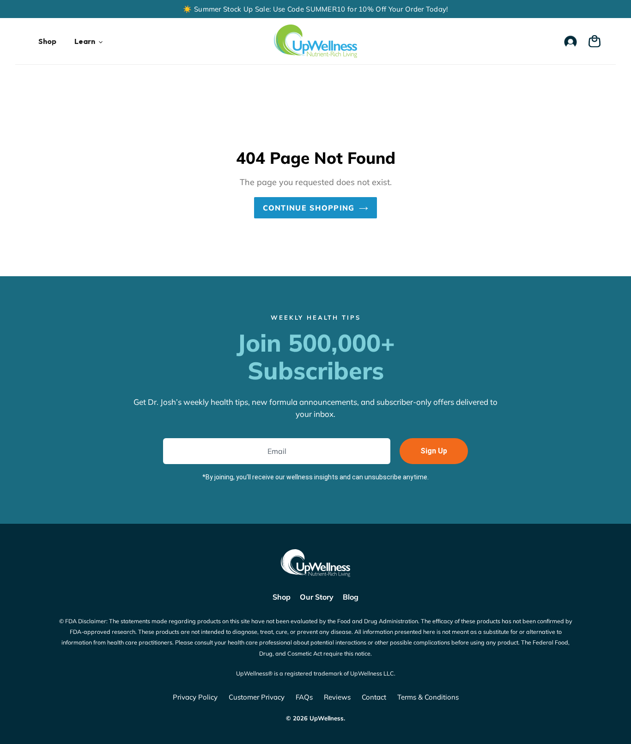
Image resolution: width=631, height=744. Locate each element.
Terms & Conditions (428, 697)
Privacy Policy (195, 697)
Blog (350, 596)
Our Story (317, 596)
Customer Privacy (257, 697)
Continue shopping (309, 207)
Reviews (337, 697)
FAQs (304, 697)
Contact (374, 697)
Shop (282, 596)
